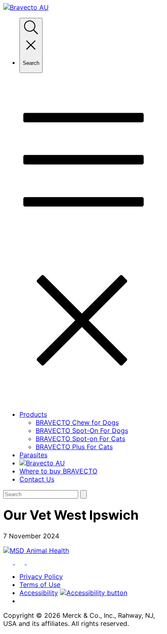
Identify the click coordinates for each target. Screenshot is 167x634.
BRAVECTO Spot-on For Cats (80, 439)
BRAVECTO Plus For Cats (74, 447)
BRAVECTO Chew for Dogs (77, 422)
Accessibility (38, 593)
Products (33, 414)
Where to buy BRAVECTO (58, 471)
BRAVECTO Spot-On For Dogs (82, 430)
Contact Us (36, 479)
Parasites (33, 455)
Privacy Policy (41, 576)
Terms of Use (39, 584)
